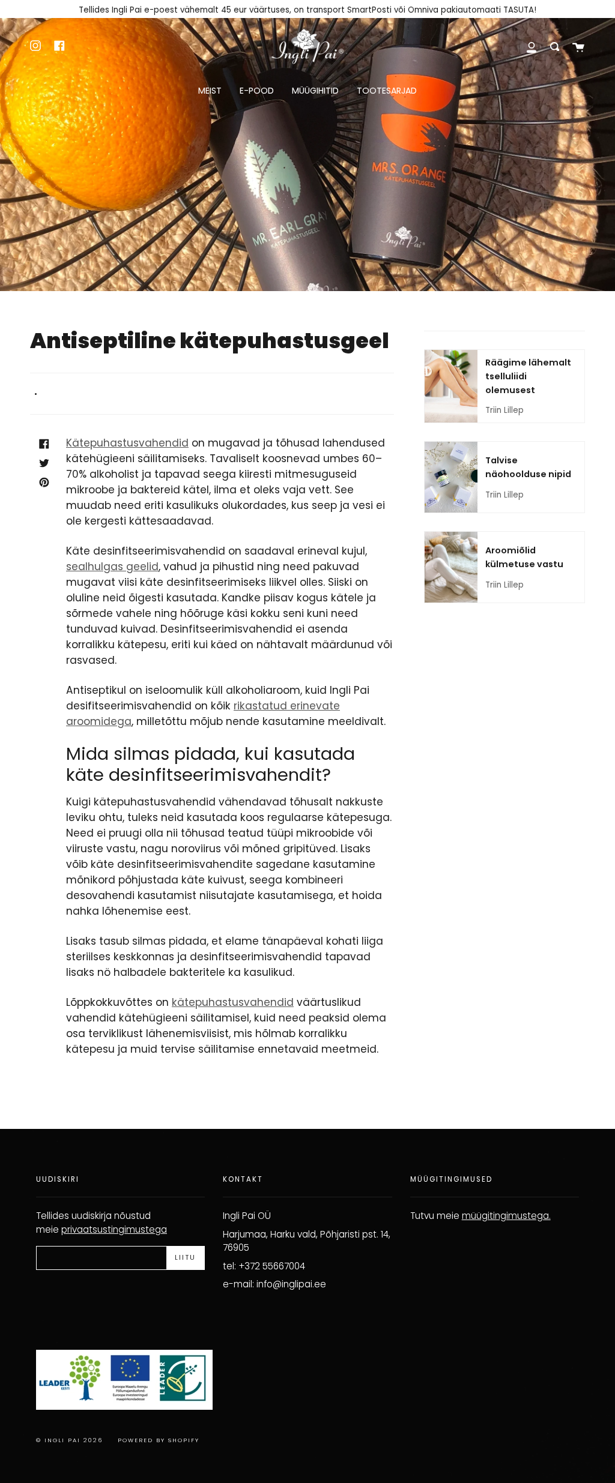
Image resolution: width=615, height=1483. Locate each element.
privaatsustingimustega (114, 1229)
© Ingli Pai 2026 (69, 1440)
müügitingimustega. (506, 1215)
